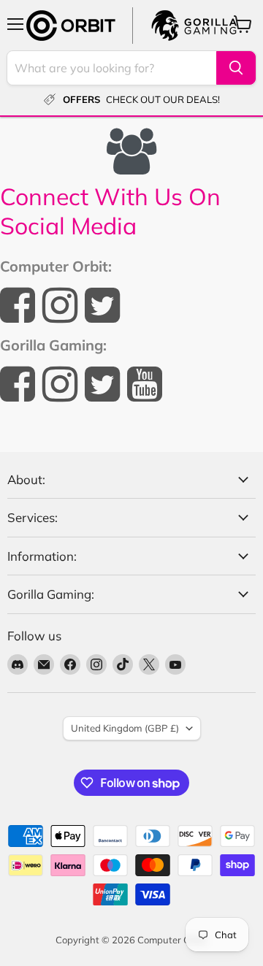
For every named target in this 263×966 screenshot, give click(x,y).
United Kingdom (125, 728)
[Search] (236, 68)
